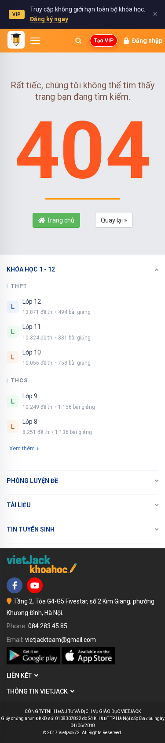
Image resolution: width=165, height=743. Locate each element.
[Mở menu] (35, 41)
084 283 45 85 (47, 626)
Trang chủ (59, 220)
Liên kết (20, 675)
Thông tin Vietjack (38, 691)
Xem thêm (22, 448)
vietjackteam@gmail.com (60, 639)
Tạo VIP (104, 41)
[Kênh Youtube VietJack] (35, 585)
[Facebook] (14, 585)
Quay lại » (114, 220)
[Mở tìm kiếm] (78, 41)
